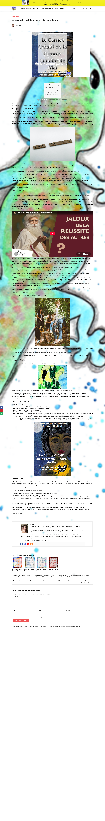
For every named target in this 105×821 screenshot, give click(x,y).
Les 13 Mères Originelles (46, 577)
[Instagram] (25, 544)
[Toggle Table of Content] (58, 85)
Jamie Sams (18, 577)
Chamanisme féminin (55, 575)
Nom (14, 610)
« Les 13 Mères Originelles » (29, 197)
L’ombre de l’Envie (50, 89)
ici (48, 4)
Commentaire (16, 596)
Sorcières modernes (85, 577)
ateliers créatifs (50, 534)
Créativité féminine (66, 575)
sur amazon (69, 507)
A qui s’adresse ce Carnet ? (52, 94)
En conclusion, (49, 96)
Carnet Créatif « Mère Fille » (47, 530)
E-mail (41, 610)
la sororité (28, 348)
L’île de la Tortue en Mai (51, 92)
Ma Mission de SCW (26, 8)
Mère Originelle (65, 577)
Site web (68, 610)
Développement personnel (78, 575)
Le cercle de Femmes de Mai (52, 90)
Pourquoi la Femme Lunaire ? (52, 87)
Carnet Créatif (16, 16)
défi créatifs (58, 534)
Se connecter (89, 8)
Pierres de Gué (37, 184)
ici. (89, 420)
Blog (56, 8)
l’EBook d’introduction (68, 177)
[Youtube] (28, 544)
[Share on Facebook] (1, 407)
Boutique (69, 8)
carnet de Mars (48, 204)
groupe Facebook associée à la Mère (73, 498)
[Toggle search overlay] (80, 8)
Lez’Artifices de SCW (38, 8)
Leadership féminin (35, 577)
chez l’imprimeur (42, 507)
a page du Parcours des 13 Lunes (42, 485)
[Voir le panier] (83, 8)
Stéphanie (22, 24)
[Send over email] (1, 413)
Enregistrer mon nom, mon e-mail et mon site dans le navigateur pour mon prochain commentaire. (37, 617)
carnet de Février (75, 204)
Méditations (57, 577)
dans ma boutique (59, 509)
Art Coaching (46, 536)
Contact (75, 8)
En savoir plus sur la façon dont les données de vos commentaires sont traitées (59, 626)
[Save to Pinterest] (1, 410)
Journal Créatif (25, 577)
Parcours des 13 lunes (59, 531)
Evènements (62, 8)
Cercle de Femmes (44, 575)
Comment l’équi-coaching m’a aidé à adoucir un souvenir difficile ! (29, 581)
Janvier (28, 206)
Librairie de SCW (49, 8)
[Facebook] (21, 544)
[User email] (31, 544)
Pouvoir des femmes (74, 577)
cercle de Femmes (16, 483)
